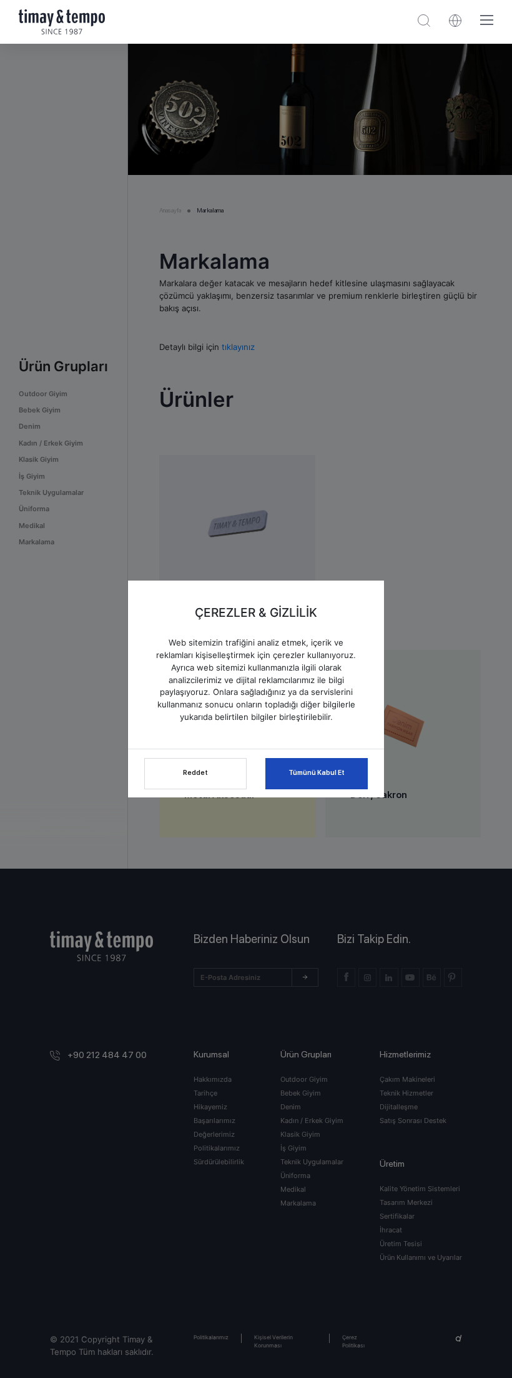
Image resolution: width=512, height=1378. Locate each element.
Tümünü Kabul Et (316, 773)
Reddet (195, 773)
